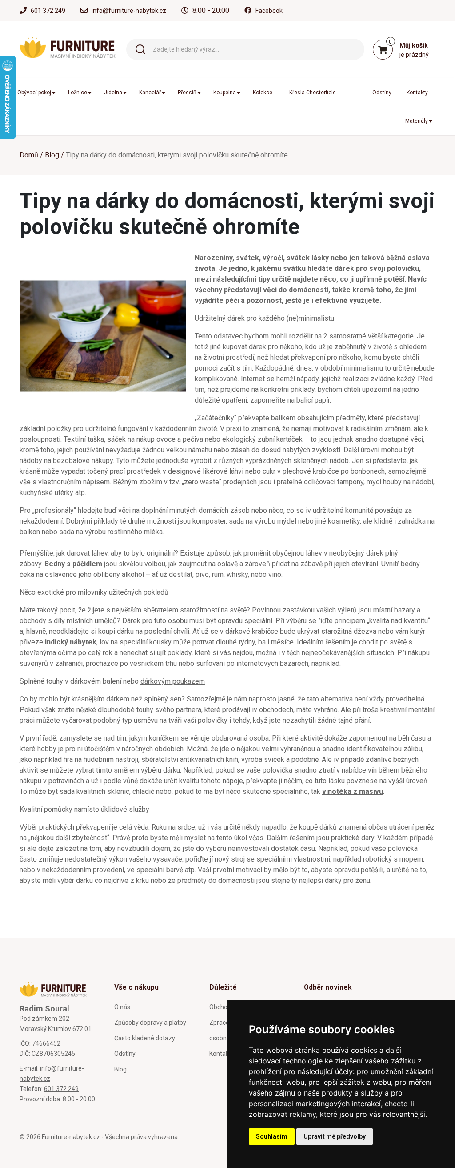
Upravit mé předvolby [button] (334, 1136)
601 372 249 (48, 10)
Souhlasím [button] (271, 1136)
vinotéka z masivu (352, 791)
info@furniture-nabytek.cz (129, 10)
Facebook (269, 10)
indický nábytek (70, 642)
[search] (140, 48)
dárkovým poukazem (172, 681)
